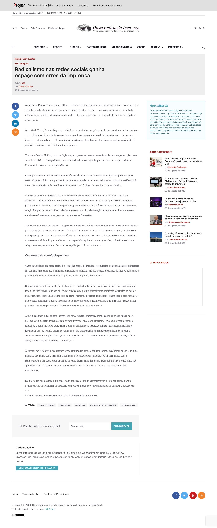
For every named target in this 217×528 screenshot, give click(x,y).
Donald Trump (47, 405)
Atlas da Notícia (64, 5)
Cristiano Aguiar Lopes (179, 222)
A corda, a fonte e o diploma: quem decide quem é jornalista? (183, 234)
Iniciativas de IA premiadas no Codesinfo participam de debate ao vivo (184, 161)
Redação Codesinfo (177, 167)
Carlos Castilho (26, 86)
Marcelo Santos (175, 204)
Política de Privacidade (56, 494)
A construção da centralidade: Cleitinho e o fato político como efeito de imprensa (181, 181)
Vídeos (141, 47)
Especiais (39, 47)
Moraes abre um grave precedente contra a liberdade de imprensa (183, 217)
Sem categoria (21, 63)
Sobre (24, 28)
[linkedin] (15, 123)
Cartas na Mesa (96, 47)
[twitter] (195, 28)
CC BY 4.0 (50, 509)
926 (23, 83)
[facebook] (191, 28)
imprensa (80, 405)
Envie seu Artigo (56, 28)
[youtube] (200, 28)
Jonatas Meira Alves (177, 239)
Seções (57, 47)
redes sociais (129, 405)
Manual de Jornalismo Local (107, 5)
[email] (15, 132)
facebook (65, 405)
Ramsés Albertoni (176, 187)
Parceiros (174, 47)
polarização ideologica (103, 405)
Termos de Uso (30, 494)
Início (14, 28)
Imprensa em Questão (25, 59)
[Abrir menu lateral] (13, 47)
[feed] (204, 28)
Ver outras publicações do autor (37, 468)
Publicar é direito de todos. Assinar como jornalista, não (180, 200)
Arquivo (155, 47)
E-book (74, 47)
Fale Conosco (38, 28)
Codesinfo (83, 5)
